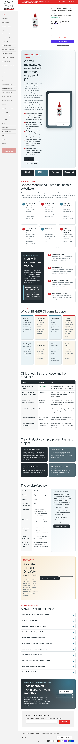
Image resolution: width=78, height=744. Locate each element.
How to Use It (29, 159)
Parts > (3, 123)
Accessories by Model (6, 131)
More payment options (63, 45)
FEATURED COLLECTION (9, 150)
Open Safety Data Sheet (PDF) (49, 578)
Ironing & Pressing (6, 61)
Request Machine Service (61, 526)
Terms (43, 733)
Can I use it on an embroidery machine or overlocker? (37, 643)
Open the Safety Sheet (31, 163)
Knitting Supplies (5, 22)
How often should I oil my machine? (32, 632)
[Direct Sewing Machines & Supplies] (9, 5)
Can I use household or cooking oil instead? (35, 649)
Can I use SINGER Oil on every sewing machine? (36, 614)
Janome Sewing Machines (7, 37)
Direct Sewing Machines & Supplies (32, 741)
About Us (32, 733)
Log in (60, 1)
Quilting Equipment (6, 112)
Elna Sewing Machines (7, 41)
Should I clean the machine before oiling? (34, 637)
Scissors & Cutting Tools (7, 100)
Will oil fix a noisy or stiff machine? (32, 654)
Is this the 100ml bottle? (29, 672)
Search (3, 135)
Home (3, 14)
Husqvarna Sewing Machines (8, 49)
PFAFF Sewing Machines (7, 53)
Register (64, 1)
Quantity (53, 28)
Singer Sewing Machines (7, 30)
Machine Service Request (7, 115)
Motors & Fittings (5, 119)
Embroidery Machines (6, 26)
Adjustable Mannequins (7, 69)
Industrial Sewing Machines (8, 57)
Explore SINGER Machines (64, 696)
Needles (4, 72)
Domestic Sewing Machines (8, 65)
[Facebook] (22, 737)
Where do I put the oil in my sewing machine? (35, 626)
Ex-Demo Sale (5, 18)
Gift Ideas (4, 104)
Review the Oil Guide (65, 691)
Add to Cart (63, 37)
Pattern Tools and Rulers (7, 92)
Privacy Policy (49, 733)
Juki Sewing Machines (6, 45)
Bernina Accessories (6, 96)
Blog (28, 733)
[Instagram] (25, 737)
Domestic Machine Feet (7, 84)
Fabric (3, 76)
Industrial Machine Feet (7, 88)
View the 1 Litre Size (66, 578)
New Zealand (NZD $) (63, 737)
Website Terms (57, 733)
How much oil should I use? (30, 620)
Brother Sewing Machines (7, 33)
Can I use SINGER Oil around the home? (33, 666)
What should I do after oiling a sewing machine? (36, 660)
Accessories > (5, 127)
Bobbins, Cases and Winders (8, 108)
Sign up (64, 722)
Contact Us (4, 139)
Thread (3, 80)
